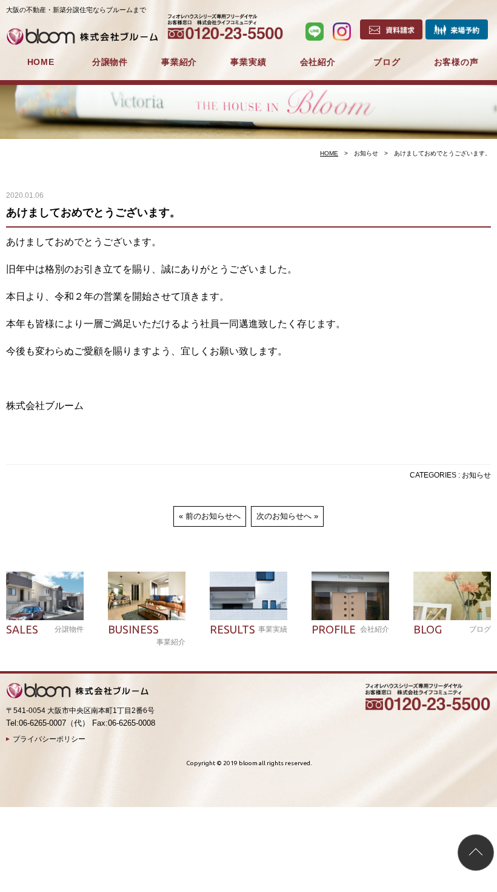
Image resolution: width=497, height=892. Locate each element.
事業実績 (248, 62)
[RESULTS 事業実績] (248, 596)
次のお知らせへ (284, 516)
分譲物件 (110, 62)
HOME (41, 62)
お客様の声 (456, 62)
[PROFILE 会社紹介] (350, 596)
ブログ (386, 62)
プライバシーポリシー (49, 739)
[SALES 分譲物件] (45, 596)
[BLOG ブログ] (452, 596)
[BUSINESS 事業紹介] (146, 596)
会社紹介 (318, 62)
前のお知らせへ (213, 516)
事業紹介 (179, 62)
